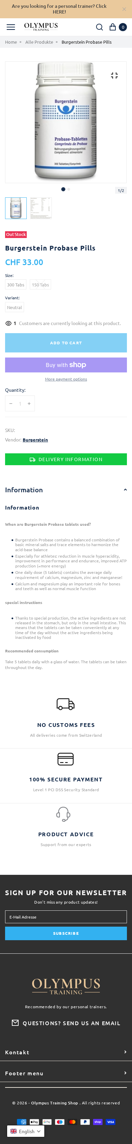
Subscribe (66, 933)
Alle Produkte (39, 42)
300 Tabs (15, 284)
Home (11, 42)
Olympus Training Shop (54, 1103)
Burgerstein (35, 440)
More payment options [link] (66, 378)
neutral (14, 307)
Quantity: (15, 390)
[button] (68, 189)
